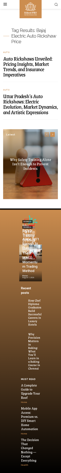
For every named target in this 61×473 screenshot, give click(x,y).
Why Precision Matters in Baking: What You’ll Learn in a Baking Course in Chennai (34, 351)
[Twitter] (34, 239)
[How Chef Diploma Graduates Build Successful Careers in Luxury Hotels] (24, 301)
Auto (6, 52)
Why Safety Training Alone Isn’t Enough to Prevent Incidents (30, 163)
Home (24, 402)
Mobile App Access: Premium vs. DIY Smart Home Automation (29, 419)
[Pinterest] (27, 239)
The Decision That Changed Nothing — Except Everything (30, 450)
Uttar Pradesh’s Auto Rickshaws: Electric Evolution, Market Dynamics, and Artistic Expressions (30, 104)
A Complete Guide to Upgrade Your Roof (30, 391)
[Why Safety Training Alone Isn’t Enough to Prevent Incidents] (30, 254)
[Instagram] (33, 232)
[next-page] (52, 134)
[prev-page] (47, 134)
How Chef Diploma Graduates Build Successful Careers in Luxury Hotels (35, 312)
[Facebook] (26, 232)
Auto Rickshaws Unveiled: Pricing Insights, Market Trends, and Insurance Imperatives (27, 66)
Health (24, 465)
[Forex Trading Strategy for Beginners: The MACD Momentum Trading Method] (30, 272)
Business (27, 221)
